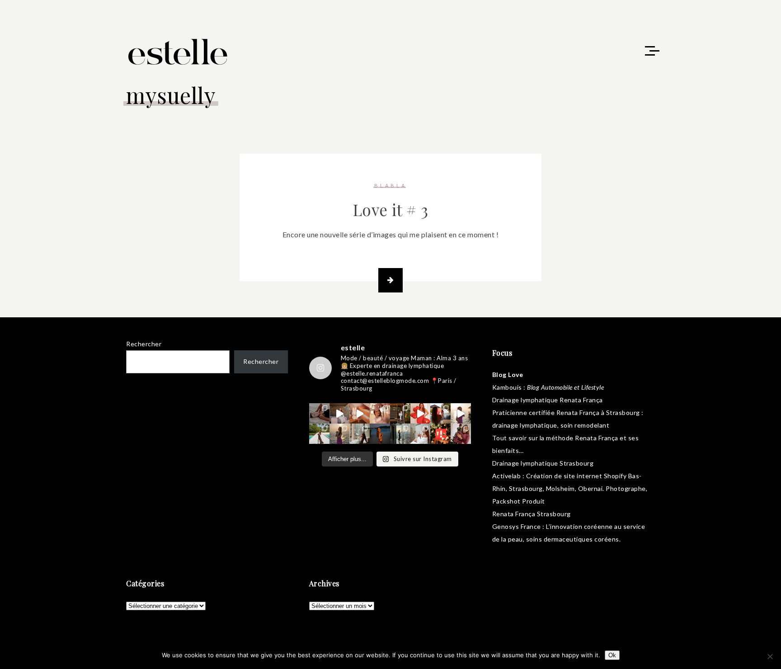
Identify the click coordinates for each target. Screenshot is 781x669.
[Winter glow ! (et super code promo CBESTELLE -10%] (440, 413)
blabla (390, 185)
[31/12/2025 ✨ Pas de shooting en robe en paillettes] (380, 434)
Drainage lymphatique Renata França (547, 400)
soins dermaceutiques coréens (572, 539)
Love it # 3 (390, 209)
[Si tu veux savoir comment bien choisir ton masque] (319, 413)
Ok (612, 655)
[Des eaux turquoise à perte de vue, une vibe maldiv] (319, 434)
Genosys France (516, 526)
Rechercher (143, 344)
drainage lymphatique (524, 425)
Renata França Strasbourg (531, 514)
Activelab (506, 476)
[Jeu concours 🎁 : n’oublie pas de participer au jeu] (461, 413)
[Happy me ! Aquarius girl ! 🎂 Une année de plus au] (420, 413)
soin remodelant (585, 425)
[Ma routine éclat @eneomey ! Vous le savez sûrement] (420, 434)
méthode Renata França (582, 438)
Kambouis (507, 387)
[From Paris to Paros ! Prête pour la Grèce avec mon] (339, 413)
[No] (769, 656)
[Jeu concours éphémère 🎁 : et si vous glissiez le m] (440, 434)
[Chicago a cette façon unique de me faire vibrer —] (359, 434)
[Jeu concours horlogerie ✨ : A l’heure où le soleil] (339, 434)
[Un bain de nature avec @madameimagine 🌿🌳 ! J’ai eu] (400, 413)
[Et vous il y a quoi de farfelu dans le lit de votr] (359, 413)
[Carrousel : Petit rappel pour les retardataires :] (461, 434)
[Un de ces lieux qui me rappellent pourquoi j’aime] (400, 434)
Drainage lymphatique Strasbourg (543, 463)
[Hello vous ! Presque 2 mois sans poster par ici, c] (380, 413)
